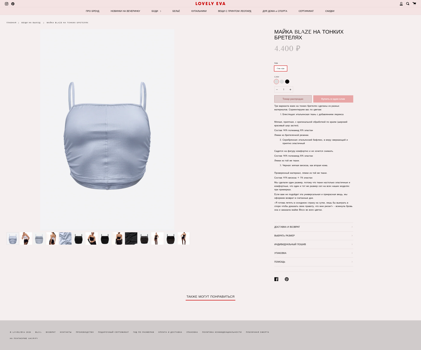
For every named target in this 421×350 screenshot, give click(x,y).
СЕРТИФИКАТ (306, 11)
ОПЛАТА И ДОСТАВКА (170, 332)
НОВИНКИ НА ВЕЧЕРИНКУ (125, 11)
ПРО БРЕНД (92, 11)
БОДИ (155, 11)
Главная (11, 23)
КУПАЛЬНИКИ (199, 11)
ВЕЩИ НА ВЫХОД (31, 23)
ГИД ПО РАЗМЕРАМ (143, 332)
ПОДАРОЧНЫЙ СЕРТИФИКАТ (113, 332)
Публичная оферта (257, 332)
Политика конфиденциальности (222, 332)
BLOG (38, 332)
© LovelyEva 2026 (20, 332)
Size (276, 63)
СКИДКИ (329, 11)
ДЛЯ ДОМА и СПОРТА (275, 11)
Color (276, 77)
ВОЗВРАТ (51, 332)
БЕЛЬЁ (176, 11)
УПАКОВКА (192, 332)
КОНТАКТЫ (66, 332)
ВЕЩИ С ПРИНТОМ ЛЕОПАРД (234, 11)
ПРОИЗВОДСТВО (85, 332)
